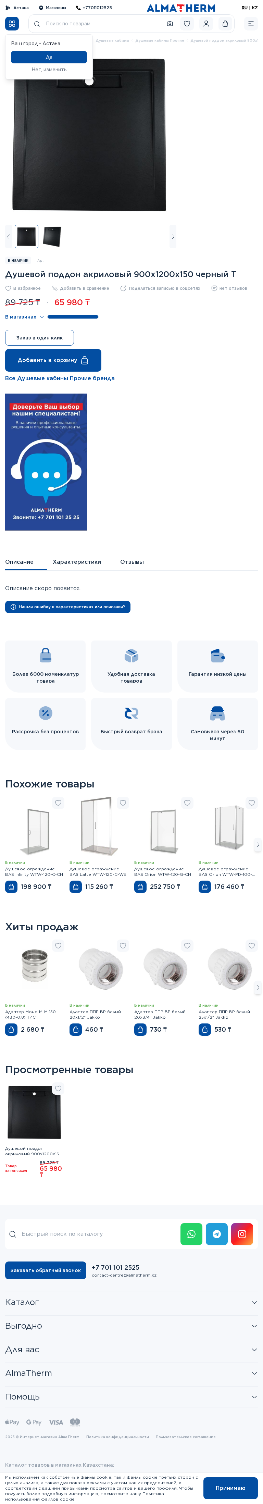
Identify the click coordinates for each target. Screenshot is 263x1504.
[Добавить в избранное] (58, 803)
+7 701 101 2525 (115, 1267)
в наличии (18, 260)
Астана (21, 7)
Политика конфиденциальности (117, 1437)
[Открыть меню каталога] (12, 23)
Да (49, 57)
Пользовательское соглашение (186, 1437)
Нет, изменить (49, 69)
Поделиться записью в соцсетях (164, 288)
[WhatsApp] (191, 1234)
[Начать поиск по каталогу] (37, 24)
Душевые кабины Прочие (159, 40)
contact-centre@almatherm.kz (124, 1275)
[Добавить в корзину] (11, 887)
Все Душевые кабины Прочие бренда (60, 378)
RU (245, 7)
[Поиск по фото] (169, 23)
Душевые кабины (112, 40)
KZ (255, 7)
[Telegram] (217, 1234)
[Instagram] (242, 1234)
